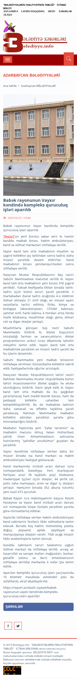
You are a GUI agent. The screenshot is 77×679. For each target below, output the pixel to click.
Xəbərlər (65, 11)
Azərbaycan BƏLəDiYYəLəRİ (38, 86)
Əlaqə (7, 14)
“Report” (9, 236)
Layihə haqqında (32, 11)
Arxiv (51, 11)
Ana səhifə (10, 11)
